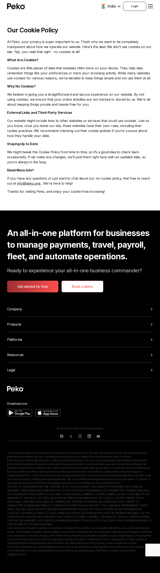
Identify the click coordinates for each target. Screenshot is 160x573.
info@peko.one (29, 183)
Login (134, 6)
